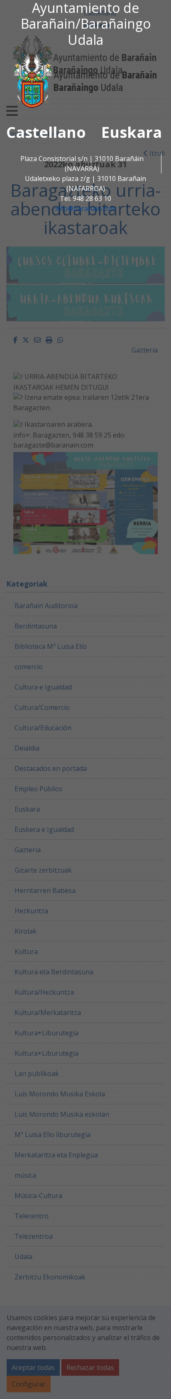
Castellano (46, 132)
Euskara (131, 132)
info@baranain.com (85, 208)
